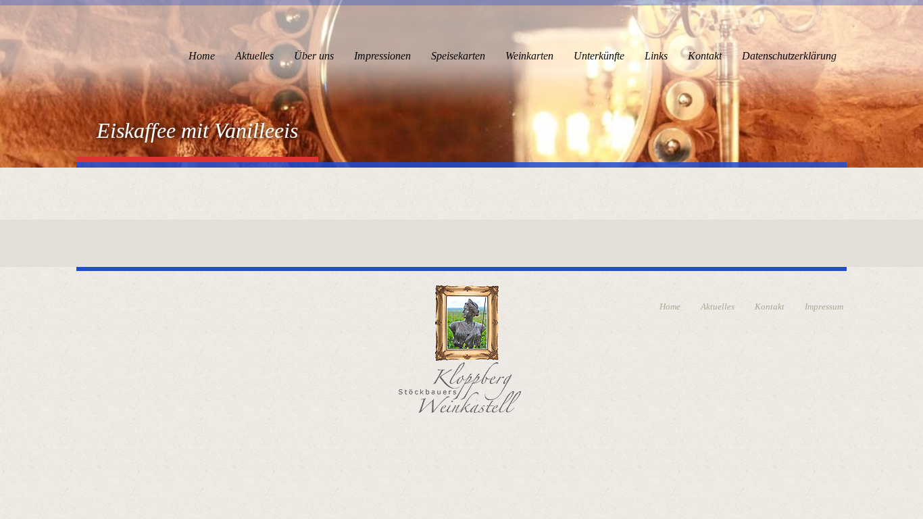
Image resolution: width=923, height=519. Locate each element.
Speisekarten (458, 55)
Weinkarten (529, 55)
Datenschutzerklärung (789, 55)
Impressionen (382, 55)
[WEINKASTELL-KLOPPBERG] (460, 347)
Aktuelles (254, 55)
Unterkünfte (599, 55)
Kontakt (705, 55)
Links (656, 55)
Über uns (314, 55)
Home (202, 55)
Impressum (824, 306)
